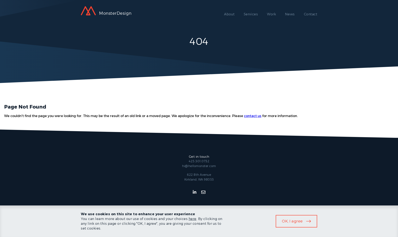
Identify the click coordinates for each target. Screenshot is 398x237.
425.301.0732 (199, 161)
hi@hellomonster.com (199, 166)
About (229, 14)
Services (251, 14)
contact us (252, 116)
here (193, 219)
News (290, 14)
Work (271, 14)
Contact (310, 14)
